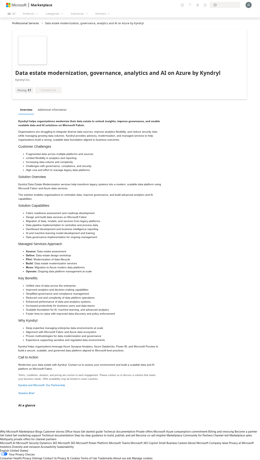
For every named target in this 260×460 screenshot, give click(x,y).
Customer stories (53, 431)
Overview (26, 109)
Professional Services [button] (25, 23)
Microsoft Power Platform (92, 443)
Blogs (38, 431)
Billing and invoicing (221, 431)
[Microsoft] (16, 5)
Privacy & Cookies (68, 458)
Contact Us (50, 458)
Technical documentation (119, 431)
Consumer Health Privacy (15, 458)
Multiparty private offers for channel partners (28, 439)
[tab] (27, 109)
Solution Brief (26, 393)
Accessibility (48, 447)
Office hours (72, 431)
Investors (5, 447)
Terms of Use (89, 458)
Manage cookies (142, 458)
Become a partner (246, 431)
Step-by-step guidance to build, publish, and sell (104, 435)
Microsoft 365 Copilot (144, 443)
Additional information (52, 109)
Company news (218, 443)
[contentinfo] (42, 23)
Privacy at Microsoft (241, 443)
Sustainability (65, 447)
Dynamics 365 (48, 443)
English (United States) (14, 450)
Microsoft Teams (119, 443)
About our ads (122, 458)
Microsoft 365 (66, 443)
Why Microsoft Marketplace (17, 431)
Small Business (168, 443)
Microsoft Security (27, 443)
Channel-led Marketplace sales (232, 435)
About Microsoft (198, 443)
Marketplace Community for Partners (190, 435)
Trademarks (105, 458)
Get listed (6, 435)
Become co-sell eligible (151, 435)
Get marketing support (27, 435)
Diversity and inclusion (26, 447)
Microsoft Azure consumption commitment (180, 431)
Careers (182, 443)
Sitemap (37, 458)
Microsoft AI (7, 443)
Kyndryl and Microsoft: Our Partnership (41, 385)
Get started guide (92, 431)
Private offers (144, 431)
